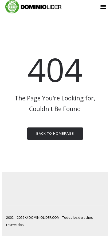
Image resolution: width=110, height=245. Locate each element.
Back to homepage (55, 133)
